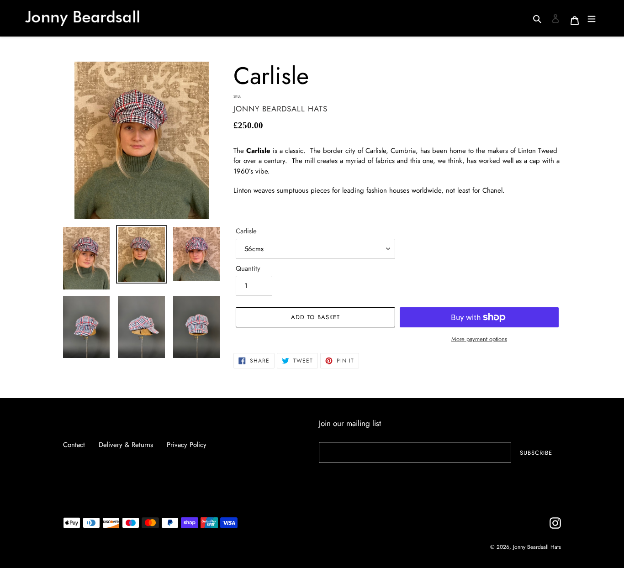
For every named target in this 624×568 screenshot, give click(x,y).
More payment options (479, 339)
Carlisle (246, 231)
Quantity (248, 268)
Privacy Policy (186, 445)
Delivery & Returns (126, 445)
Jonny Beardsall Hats (537, 547)
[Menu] (591, 18)
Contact (74, 445)
